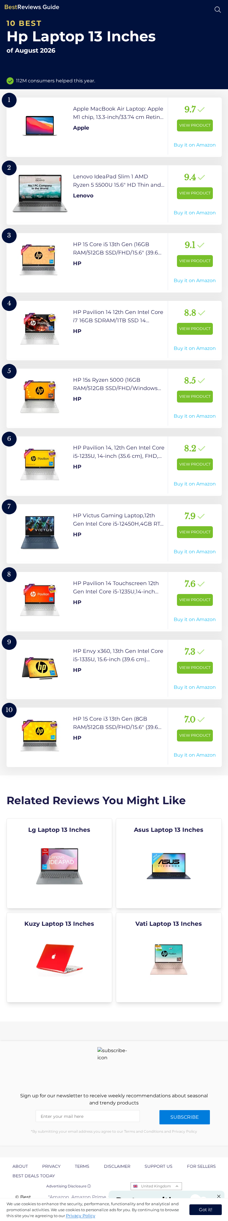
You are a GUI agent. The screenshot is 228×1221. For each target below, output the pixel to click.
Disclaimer (117, 1166)
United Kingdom (156, 1186)
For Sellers (201, 1166)
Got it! (205, 1209)
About (20, 1166)
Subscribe (184, 1117)
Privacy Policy (80, 1215)
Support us (158, 1166)
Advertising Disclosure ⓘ (68, 1186)
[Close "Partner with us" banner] (219, 1196)
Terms (82, 1166)
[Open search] (218, 10)
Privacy (51, 1166)
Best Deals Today (33, 1175)
